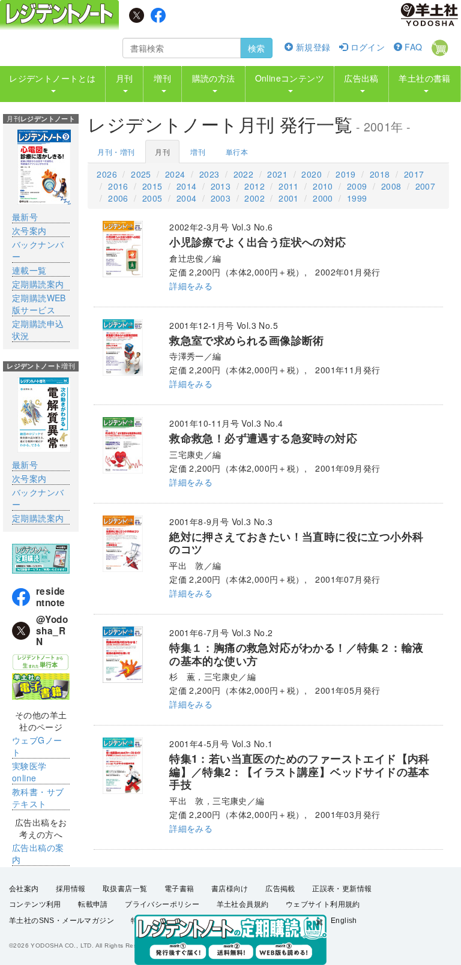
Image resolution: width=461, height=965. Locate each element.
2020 (311, 174)
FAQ (412, 47)
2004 (186, 198)
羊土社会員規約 (243, 904)
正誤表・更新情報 (342, 889)
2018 (380, 174)
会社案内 (24, 889)
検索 (256, 48)
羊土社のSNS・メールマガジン (61, 920)
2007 (425, 186)
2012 (254, 186)
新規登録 (311, 47)
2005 (152, 198)
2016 (118, 186)
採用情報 (71, 889)
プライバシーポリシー (162, 904)
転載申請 (93, 904)
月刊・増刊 (115, 151)
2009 (357, 186)
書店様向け (230, 889)
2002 (254, 198)
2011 (289, 186)
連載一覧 (29, 270)
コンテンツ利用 (35, 904)
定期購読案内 (38, 284)
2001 (289, 198)
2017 (414, 174)
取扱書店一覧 (125, 889)
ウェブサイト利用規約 (323, 904)
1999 (357, 198)
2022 (244, 174)
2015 (152, 186)
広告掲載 (280, 889)
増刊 (197, 151)
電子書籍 (179, 889)
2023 (209, 174)
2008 (391, 186)
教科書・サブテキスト (38, 798)
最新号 (25, 217)
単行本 (237, 151)
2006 (118, 198)
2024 (175, 174)
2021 (277, 174)
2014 (186, 186)
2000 (323, 198)
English (344, 920)
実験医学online (29, 772)
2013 (221, 186)
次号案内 (29, 230)
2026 (107, 174)
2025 (141, 174)
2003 (221, 198)
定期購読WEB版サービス (39, 304)
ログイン (366, 47)
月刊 (162, 151)
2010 (323, 186)
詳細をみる (190, 286)
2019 (346, 174)
